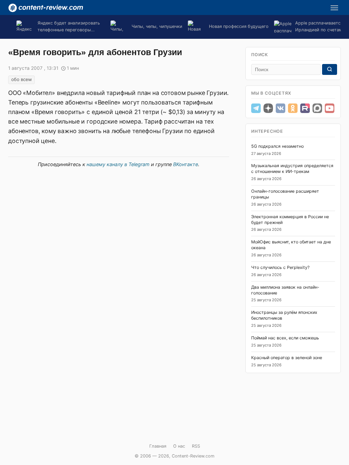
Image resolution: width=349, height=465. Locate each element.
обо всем (21, 79)
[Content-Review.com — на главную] (45, 8)
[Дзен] (268, 108)
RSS (196, 446)
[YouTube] (329, 108)
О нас (179, 446)
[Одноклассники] (293, 108)
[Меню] (334, 7)
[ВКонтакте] (280, 108)
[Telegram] (256, 108)
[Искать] (329, 69)
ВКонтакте (185, 164)
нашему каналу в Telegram (118, 164)
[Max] (317, 108)
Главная (157, 446)
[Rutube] (305, 108)
